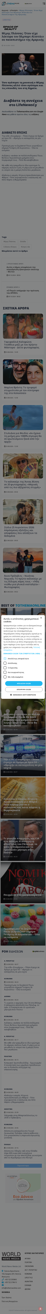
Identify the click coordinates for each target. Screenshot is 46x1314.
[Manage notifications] (40, 1309)
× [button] (41, 618)
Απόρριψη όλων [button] (24, 689)
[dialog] (23, 657)
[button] (23, 654)
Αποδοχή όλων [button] (24, 683)
